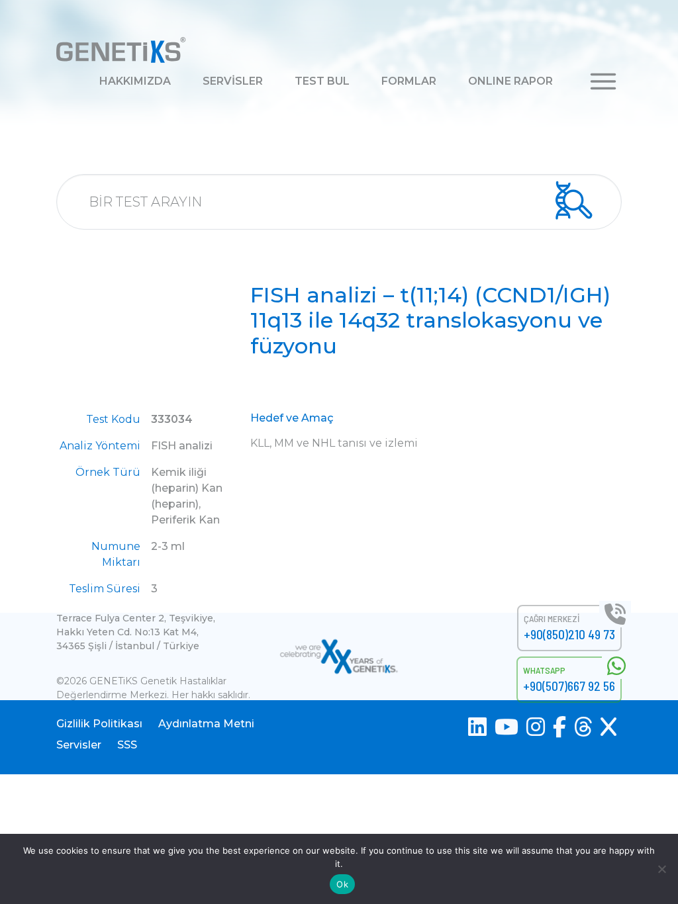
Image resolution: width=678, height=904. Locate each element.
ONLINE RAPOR (510, 81)
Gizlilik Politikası (99, 723)
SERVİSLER (233, 81)
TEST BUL (322, 81)
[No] (661, 869)
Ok (342, 884)
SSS (127, 745)
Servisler (78, 745)
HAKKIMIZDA (135, 81)
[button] (603, 80)
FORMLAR (408, 81)
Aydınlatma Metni (206, 723)
